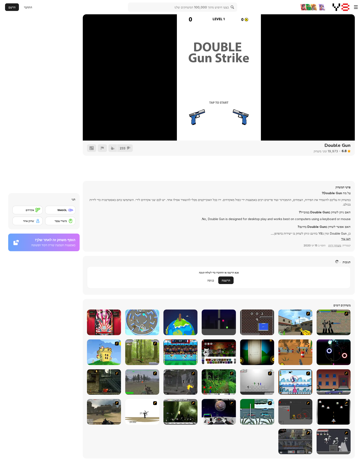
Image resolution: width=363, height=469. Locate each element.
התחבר (28, 7)
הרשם (12, 7)
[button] (346, 238)
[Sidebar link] (356, 7)
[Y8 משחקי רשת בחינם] (341, 7)
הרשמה (226, 280)
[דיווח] (102, 148)
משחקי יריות (334, 245)
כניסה (210, 280)
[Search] (232, 7)
